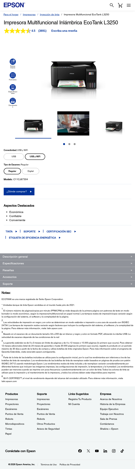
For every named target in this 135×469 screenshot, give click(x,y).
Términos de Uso (49, 464)
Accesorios (10, 277)
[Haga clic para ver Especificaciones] (12, 89)
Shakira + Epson (109, 428)
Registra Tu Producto (80, 399)
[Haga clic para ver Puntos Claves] (12, 63)
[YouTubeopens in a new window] (97, 451)
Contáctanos (107, 423)
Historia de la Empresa (112, 404)
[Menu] (128, 5)
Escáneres (11, 409)
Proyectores (12, 404)
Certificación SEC (59, 231)
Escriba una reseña (64, 30)
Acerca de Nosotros (111, 399)
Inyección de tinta (49, 14)
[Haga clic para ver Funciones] (12, 76)
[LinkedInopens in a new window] (105, 451)
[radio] (14, 157)
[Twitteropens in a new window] (88, 451)
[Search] (112, 5)
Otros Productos (46, 423)
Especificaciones (13, 263)
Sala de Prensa (108, 418)
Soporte (30, 231)
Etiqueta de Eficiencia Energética (32, 237)
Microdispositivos (14, 423)
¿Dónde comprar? (17, 191)
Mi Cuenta (74, 404)
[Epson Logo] (14, 5)
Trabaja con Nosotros (112, 414)
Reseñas (8, 270)
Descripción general (15, 256)
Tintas (8, 428)
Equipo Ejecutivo (109, 409)
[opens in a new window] (122, 451)
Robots (9, 418)
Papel (8, 433)
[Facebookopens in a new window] (80, 451)
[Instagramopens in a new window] (114, 451)
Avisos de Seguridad (48, 428)
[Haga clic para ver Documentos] (12, 103)
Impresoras (29, 14)
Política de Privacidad (70, 464)
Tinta (9, 231)
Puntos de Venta (14, 414)
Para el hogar (11, 14)
